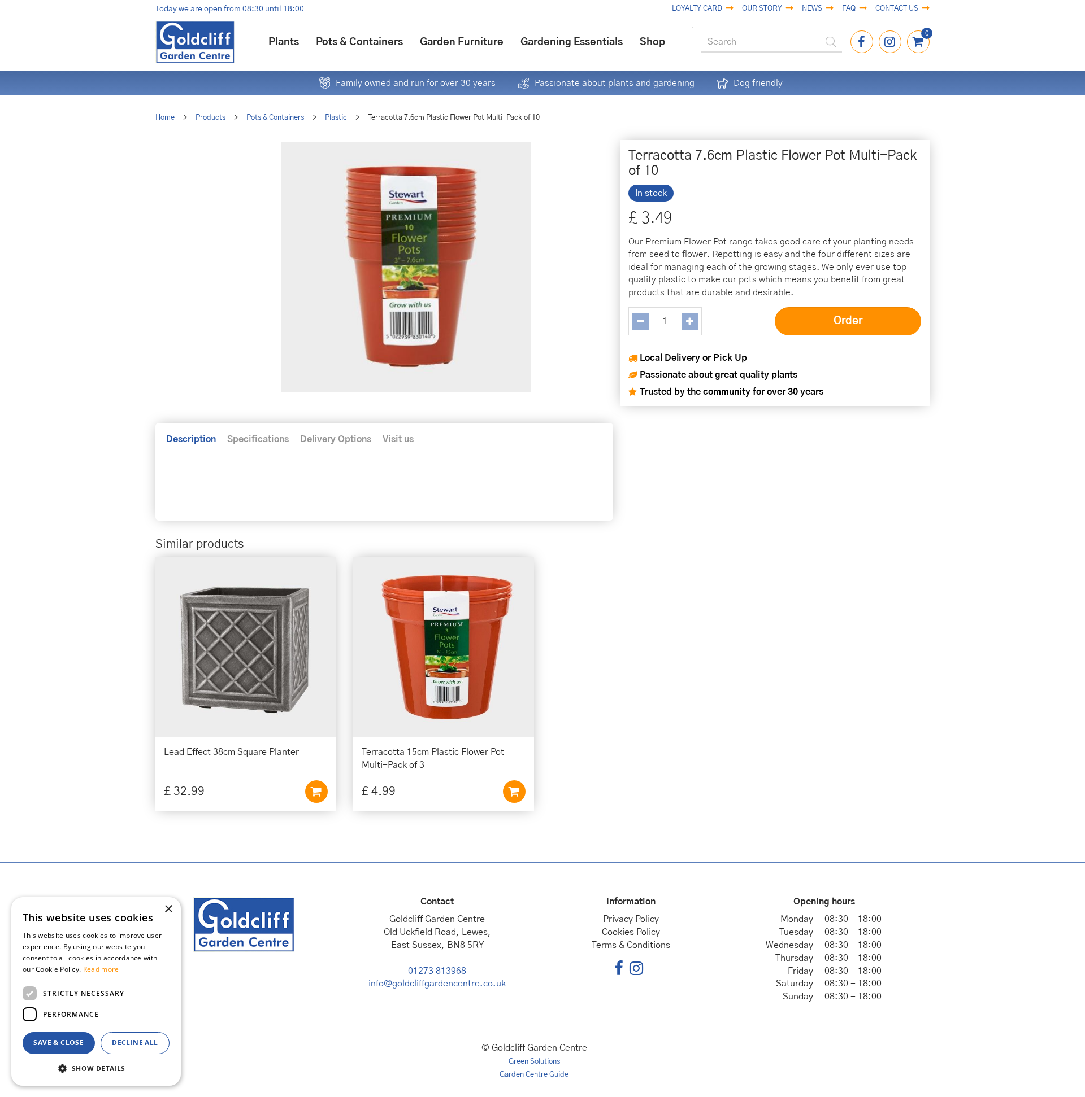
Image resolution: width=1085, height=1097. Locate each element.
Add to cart (316, 791)
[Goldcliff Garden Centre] (195, 42)
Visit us (398, 439)
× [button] (168, 909)
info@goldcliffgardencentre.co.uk (437, 983)
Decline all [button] (135, 1042)
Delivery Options (335, 439)
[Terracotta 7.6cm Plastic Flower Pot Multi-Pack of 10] (406, 267)
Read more (101, 969)
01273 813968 (437, 971)
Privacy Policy (631, 919)
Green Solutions (534, 1061)
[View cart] (918, 41)
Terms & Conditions (631, 945)
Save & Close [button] (58, 1042)
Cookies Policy (631, 932)
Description (191, 439)
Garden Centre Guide (534, 1074)
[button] (96, 1067)
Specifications (258, 439)
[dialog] (96, 991)
